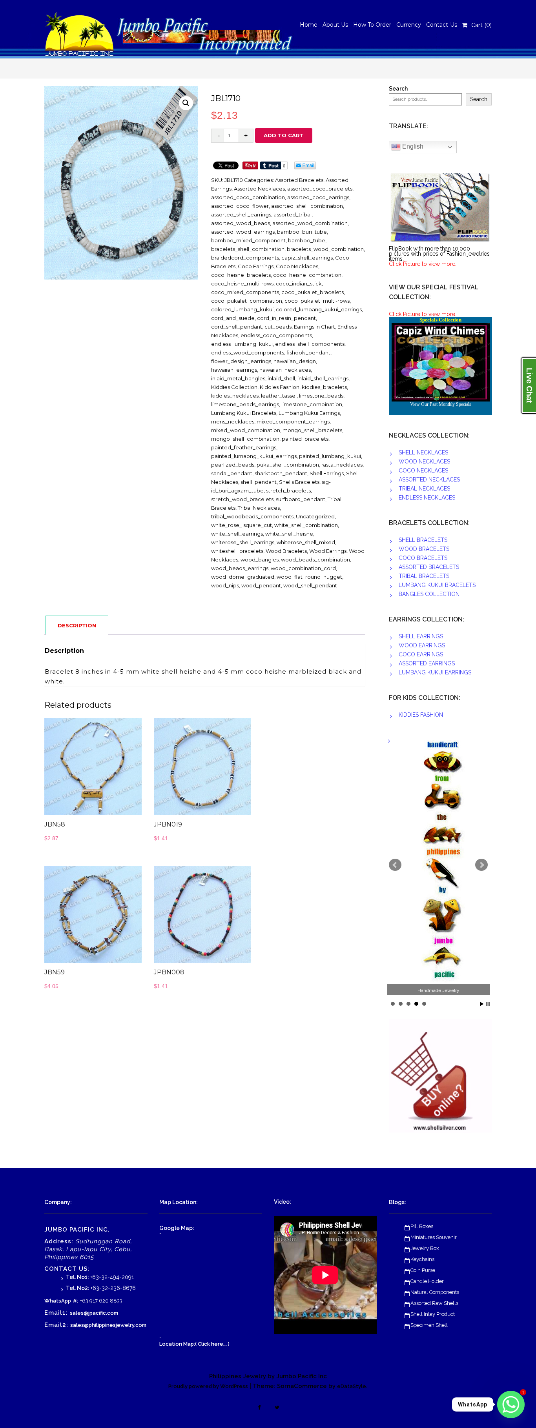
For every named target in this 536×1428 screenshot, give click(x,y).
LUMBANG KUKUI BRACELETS (437, 585)
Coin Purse (422, 1270)
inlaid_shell (281, 378)
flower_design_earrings (241, 361)
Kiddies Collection (234, 387)
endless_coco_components (276, 335)
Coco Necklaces (297, 266)
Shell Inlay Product (432, 1314)
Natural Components (434, 1292)
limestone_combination (311, 404)
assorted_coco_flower (240, 206)
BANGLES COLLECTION (429, 594)
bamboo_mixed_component (248, 240)
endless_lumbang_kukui (242, 344)
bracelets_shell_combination (247, 249)
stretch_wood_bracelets (242, 499)
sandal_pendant (231, 473)
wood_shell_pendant (310, 585)
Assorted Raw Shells (434, 1303)
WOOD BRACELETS (424, 549)
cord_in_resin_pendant (286, 318)
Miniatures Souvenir (433, 1237)
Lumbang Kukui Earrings (309, 413)
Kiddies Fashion (279, 387)
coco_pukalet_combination (246, 301)
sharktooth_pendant (281, 473)
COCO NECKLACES (423, 470)
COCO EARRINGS (421, 654)
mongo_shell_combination (245, 439)
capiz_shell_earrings (307, 257)
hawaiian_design (294, 361)
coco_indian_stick (299, 283)
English (412, 146)
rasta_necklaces (342, 464)
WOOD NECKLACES (424, 461)
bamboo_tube (306, 240)
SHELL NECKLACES (423, 452)
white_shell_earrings (237, 534)
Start (482, 1004)
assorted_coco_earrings (318, 197)
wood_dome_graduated (242, 577)
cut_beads (278, 326)
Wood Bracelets (286, 551)
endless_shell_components (310, 344)
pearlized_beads (232, 464)
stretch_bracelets (288, 490)
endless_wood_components (247, 352)
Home (308, 24)
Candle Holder (427, 1281)
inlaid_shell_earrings (322, 378)
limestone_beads (321, 395)
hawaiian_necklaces (285, 370)
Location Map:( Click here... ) (194, 1344)
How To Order (372, 24)
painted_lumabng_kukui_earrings (254, 456)
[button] (186, 103)
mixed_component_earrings (293, 421)
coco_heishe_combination (307, 275)
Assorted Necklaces (259, 188)
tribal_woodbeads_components (252, 516)
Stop (488, 1004)
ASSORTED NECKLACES (429, 479)
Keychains (422, 1259)
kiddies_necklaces (235, 395)
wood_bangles (260, 559)
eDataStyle (351, 1386)
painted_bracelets (305, 439)
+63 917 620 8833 (101, 1301)
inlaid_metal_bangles (238, 378)
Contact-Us (441, 24)
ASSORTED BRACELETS (429, 567)
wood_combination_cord (303, 568)
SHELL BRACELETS (423, 540)
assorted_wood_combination (310, 223)
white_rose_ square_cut (241, 525)
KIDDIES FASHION (421, 715)
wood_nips (225, 585)
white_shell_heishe (289, 534)
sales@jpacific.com (94, 1313)
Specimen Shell (429, 1325)
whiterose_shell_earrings (242, 542)
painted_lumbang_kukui (330, 456)
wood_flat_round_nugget (309, 577)
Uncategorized (315, 516)
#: (75, 1301)
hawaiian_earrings (234, 370)
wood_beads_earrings (239, 568)
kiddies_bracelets (324, 387)
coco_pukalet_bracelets (312, 292)
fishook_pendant (308, 352)
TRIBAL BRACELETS (424, 576)
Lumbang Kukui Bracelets (243, 413)
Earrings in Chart (314, 326)
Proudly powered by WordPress (208, 1386)
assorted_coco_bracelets (319, 188)
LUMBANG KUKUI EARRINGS (435, 672)
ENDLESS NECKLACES (427, 497)
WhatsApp (57, 1301)
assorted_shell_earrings (241, 214)
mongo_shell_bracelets (312, 430)
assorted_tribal (292, 214)
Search (398, 88)
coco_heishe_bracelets (241, 275)
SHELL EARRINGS (421, 636)
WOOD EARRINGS (422, 645)
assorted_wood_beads (240, 223)
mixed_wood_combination (245, 430)
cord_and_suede (233, 318)
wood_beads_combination (315, 559)
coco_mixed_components (245, 292)
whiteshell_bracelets (237, 551)
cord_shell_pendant (236, 326)
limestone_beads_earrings (245, 404)
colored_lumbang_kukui (242, 309)
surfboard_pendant (300, 499)
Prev (395, 865)
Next (481, 865)
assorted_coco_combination (248, 197)
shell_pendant (259, 482)
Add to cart (284, 135)
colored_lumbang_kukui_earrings (319, 309)
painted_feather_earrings (243, 447)
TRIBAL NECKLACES (424, 488)
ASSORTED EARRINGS (427, 663)
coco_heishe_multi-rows (242, 283)
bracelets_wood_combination (325, 249)
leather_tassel (279, 395)
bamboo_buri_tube (302, 232)
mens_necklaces (232, 421)
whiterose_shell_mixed (306, 542)
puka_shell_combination (288, 464)
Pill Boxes (421, 1226)
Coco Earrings (255, 266)
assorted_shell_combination (307, 206)
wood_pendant (261, 585)
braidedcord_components (245, 257)
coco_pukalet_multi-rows (317, 301)
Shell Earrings (327, 473)
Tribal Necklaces (259, 508)
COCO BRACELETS (423, 558)
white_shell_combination (306, 525)
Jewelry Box (424, 1248)
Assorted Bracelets (299, 180)
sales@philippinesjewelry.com (108, 1325)
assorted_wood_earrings (243, 232)
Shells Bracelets (299, 482)
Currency (408, 24)
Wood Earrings (327, 551)
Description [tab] (77, 625)
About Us (335, 24)
